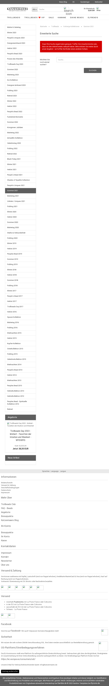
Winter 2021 (11, 164)
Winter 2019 (11, 243)
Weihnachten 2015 (14, 333)
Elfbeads (93, 18)
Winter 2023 (11, 33)
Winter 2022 (11, 101)
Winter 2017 (11, 291)
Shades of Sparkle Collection (18, 180)
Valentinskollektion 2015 (16, 359)
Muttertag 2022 (13, 133)
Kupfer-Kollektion (14, 343)
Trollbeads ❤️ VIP (34, 18)
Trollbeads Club (8, 504)
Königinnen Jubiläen (15, 127)
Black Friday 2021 (14, 159)
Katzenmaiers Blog (10, 520)
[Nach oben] (102, 682)
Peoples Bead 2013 (14, 386)
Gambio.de (62, 683)
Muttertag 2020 (13, 227)
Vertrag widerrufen (10, 671)
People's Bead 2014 (14, 370)
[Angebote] (33, 417)
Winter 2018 (11, 270)
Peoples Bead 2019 (14, 254)
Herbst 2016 (11, 312)
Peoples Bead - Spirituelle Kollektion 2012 (17, 402)
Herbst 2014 (11, 375)
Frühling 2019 (12, 264)
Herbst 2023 (11, 48)
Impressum (5, 493)
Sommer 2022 (12, 122)
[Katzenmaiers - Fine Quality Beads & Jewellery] (17, 9)
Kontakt (5, 557)
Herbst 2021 (11, 170)
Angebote (5, 512)
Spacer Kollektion (14, 317)
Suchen (93, 70)
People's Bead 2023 (14, 54)
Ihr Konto (5, 536)
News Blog (63, 2)
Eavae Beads (77, 18)
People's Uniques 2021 (16, 185)
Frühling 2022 (12, 148)
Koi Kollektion (12, 80)
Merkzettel (98, 2)
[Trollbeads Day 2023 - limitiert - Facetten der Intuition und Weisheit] (20, 424)
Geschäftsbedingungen (10, 488)
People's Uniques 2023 (16, 38)
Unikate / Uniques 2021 (16, 201)
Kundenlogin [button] (85, 2)
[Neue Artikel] (33, 457)
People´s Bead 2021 (14, 175)
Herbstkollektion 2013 (15, 391)
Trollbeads (13, 18)
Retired (10, 409)
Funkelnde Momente (15, 117)
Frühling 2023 (12, 91)
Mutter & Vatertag (14, 27)
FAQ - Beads (7, 508)
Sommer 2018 (12, 280)
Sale (51, 18)
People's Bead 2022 (14, 112)
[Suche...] (66, 9)
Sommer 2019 (12, 259)
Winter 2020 (11, 212)
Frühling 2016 (12, 328)
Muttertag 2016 (13, 322)
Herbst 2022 (11, 106)
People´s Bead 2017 (14, 296)
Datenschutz (6, 490)
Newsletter (6, 561)
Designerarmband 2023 (16, 43)
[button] (73, 2)
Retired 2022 (12, 154)
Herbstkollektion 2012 (15, 396)
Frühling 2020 (12, 238)
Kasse (4, 540)
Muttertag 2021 (13, 196)
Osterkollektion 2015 (15, 349)
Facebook (15, 631)
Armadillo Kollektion (15, 138)
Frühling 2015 (12, 354)
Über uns (5, 565)
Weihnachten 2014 (14, 365)
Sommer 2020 (12, 222)
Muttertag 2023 (13, 75)
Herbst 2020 (11, 217)
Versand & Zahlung (8, 485)
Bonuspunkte (7, 516)
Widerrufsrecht (6, 483)
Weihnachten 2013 (14, 380)
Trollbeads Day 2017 (15, 307)
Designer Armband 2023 (16, 85)
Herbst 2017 (11, 301)
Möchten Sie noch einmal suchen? (45, 62)
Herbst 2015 (11, 338)
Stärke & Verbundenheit (16, 233)
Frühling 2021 (12, 206)
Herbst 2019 (11, 249)
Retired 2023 (12, 96)
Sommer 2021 (12, 191)
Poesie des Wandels (15, 59)
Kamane (62, 18)
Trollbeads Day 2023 (15, 64)
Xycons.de (95, 683)
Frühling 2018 (12, 286)
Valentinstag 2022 (14, 143)
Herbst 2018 (11, 275)
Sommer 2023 (12, 69)
